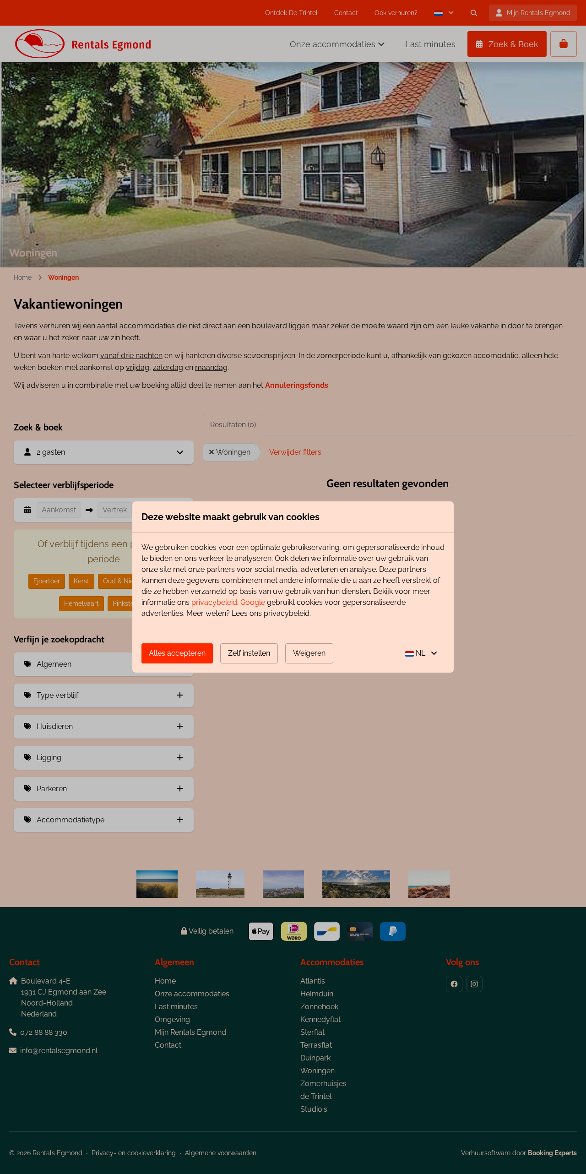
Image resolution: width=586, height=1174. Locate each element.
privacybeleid (214, 602)
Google (252, 602)
